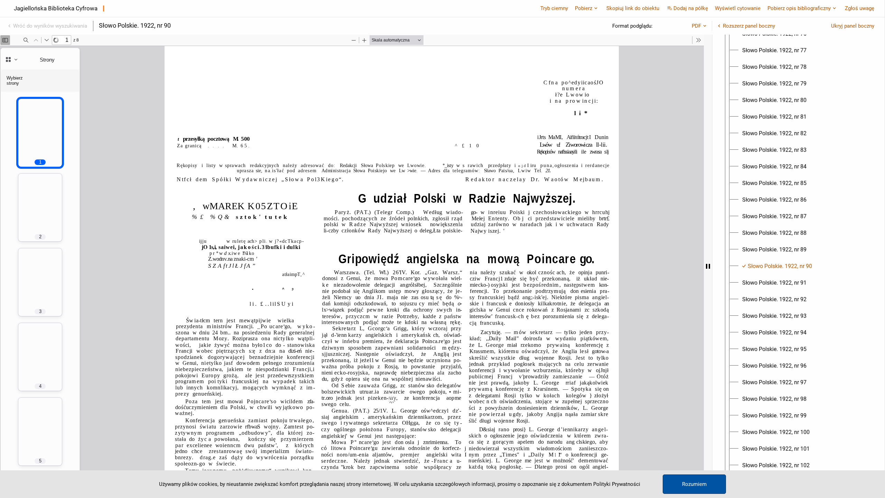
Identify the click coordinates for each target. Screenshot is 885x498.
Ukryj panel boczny (852, 26)
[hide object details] (708, 266)
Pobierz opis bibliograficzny (799, 8)
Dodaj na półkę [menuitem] (690, 8)
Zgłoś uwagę (859, 8)
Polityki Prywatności (616, 484)
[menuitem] (774, 50)
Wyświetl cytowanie (738, 8)
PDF (696, 26)
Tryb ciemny (554, 8)
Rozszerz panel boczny (749, 26)
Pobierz (583, 8)
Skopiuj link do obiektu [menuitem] (632, 8)
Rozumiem (694, 484)
